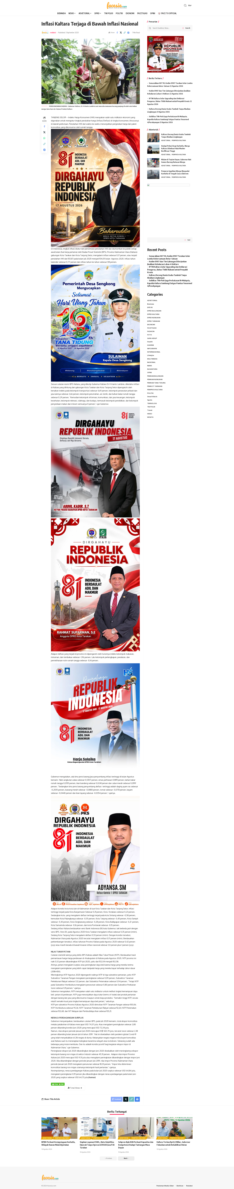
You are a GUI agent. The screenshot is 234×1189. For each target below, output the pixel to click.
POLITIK (150, 393)
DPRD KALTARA (153, 314)
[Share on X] (121, 33)
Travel (149, 410)
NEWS (149, 366)
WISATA (150, 417)
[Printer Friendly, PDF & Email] (58, 1084)
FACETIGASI (151, 328)
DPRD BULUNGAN (154, 311)
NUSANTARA (152, 369)
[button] (185, 5)
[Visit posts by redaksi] (45, 32)
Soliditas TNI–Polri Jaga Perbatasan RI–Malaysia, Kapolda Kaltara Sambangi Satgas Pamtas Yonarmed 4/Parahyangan (168, 119)
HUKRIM (150, 345)
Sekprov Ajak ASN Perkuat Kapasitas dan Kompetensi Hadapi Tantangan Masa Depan (135, 1145)
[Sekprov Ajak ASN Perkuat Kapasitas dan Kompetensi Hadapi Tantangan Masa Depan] (136, 1128)
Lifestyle (150, 355)
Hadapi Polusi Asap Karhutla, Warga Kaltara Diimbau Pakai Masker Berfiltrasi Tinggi (175, 148)
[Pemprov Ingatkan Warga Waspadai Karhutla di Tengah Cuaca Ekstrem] (153, 174)
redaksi (53, 32)
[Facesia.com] (117, 5)
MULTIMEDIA (152, 359)
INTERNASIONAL (153, 352)
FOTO (149, 335)
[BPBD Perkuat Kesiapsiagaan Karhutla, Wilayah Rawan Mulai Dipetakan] (59, 1128)
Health (150, 342)
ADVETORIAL (166, 140)
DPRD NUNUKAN (153, 318)
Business (150, 304)
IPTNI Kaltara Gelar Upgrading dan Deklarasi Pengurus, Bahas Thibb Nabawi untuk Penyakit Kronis (167, 270)
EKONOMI (151, 324)
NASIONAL (151, 362)
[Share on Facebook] (117, 33)
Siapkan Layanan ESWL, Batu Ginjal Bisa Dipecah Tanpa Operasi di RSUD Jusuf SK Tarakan (97, 1145)
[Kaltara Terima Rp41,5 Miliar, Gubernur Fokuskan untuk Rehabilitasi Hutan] (175, 1128)
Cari (188, 240)
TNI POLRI (151, 407)
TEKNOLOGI (152, 403)
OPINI (149, 372)
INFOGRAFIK (152, 348)
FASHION (150, 331)
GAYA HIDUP (152, 338)
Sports (149, 400)
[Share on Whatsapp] (44, 138)
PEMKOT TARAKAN (154, 386)
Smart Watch (152, 396)
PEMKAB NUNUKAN (154, 379)
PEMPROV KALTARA (179, 140)
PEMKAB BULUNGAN (155, 376)
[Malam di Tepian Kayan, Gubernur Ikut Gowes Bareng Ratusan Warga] (153, 162)
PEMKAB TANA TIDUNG (156, 383)
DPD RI (150, 307)
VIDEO (149, 414)
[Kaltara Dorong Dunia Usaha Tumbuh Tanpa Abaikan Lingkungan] (153, 137)
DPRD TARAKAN (153, 321)
